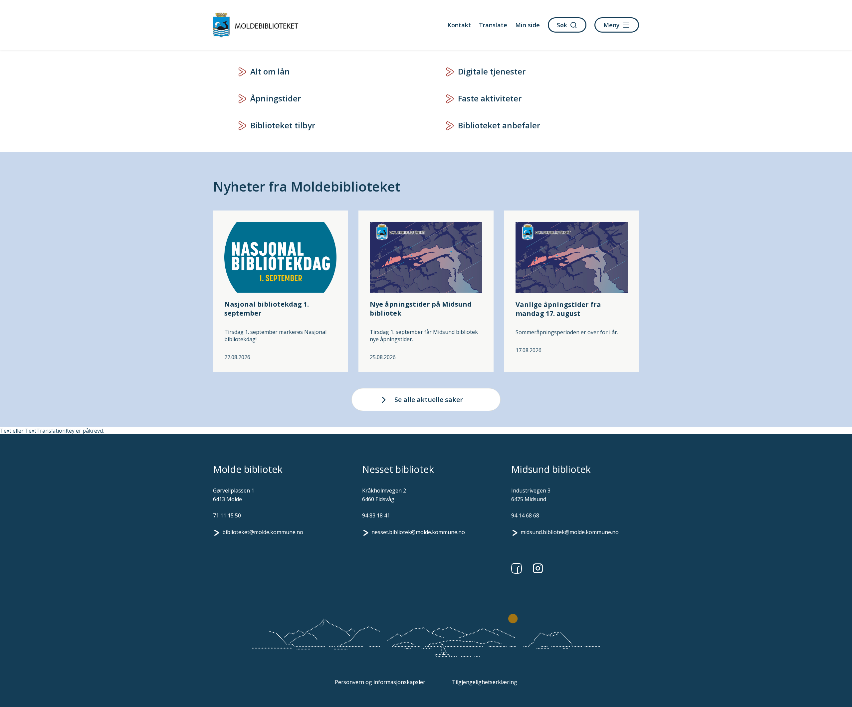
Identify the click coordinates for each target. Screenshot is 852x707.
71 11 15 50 (227, 515)
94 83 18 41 (376, 515)
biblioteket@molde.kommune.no (262, 532)
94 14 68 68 (525, 515)
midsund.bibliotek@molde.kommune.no (570, 532)
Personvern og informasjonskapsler (380, 682)
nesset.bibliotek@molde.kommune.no (418, 532)
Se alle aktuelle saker (428, 399)
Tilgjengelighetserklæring (484, 682)
